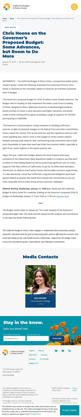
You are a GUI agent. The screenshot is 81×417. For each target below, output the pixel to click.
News (12, 18)
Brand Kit (33, 355)
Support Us (34, 363)
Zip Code (33, 335)
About (41, 351)
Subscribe (57, 338)
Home (5, 18)
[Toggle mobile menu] (74, 7)
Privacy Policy (35, 414)
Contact (40, 304)
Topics (31, 351)
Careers (44, 355)
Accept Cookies (70, 410)
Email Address (11, 335)
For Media (44, 359)
